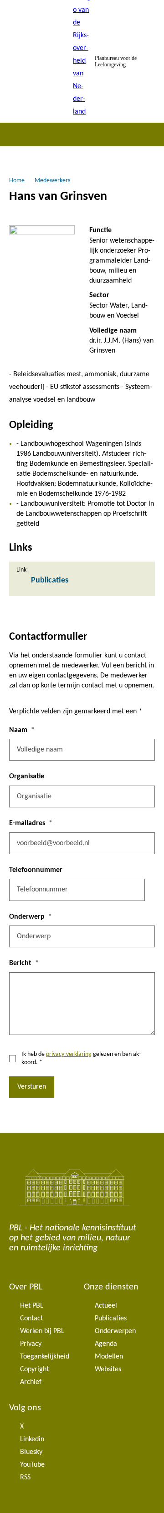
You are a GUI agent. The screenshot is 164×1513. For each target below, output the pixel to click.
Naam (18, 730)
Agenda (106, 1344)
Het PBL (31, 1305)
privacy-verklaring (69, 1054)
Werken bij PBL (42, 1331)
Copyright (34, 1369)
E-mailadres (27, 823)
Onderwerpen (115, 1331)
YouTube (32, 1464)
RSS (25, 1477)
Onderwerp (27, 917)
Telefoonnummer (35, 870)
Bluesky (31, 1452)
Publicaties (111, 1318)
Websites (108, 1369)
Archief (30, 1382)
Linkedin (32, 1439)
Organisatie (26, 776)
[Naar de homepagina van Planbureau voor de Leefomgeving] (82, 61)
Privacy (30, 1344)
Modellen (109, 1356)
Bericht (20, 963)
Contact (31, 1318)
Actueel (106, 1305)
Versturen (31, 1086)
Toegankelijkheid (44, 1356)
